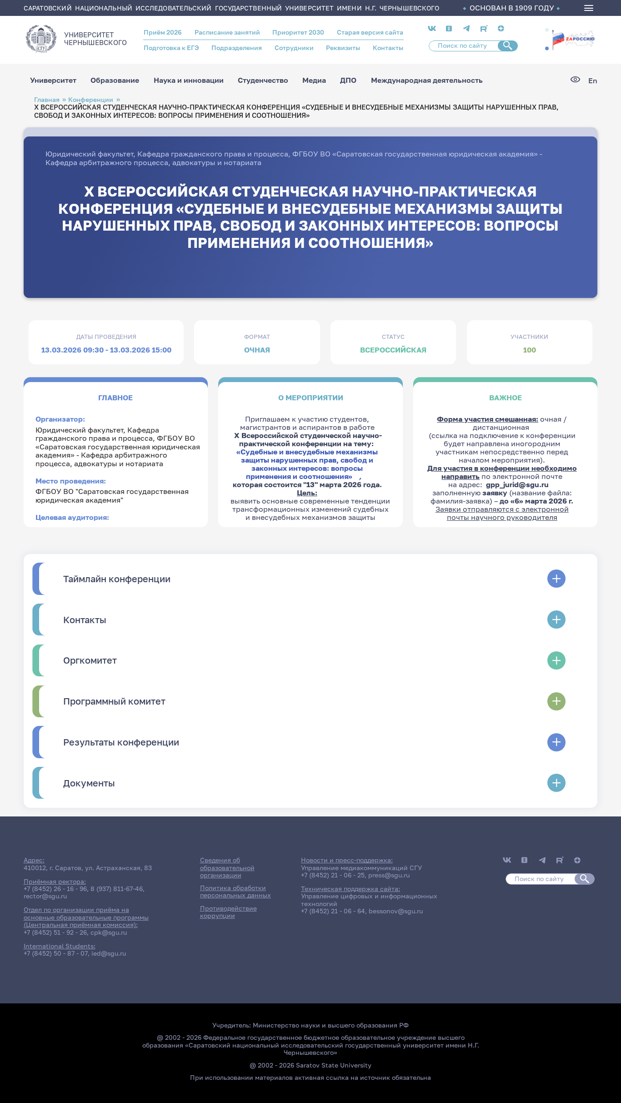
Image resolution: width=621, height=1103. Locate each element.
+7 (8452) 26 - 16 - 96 (55, 888)
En (592, 80)
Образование (114, 80)
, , (117, 447)
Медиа (314, 80)
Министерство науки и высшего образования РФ (331, 1025)
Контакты (388, 47)
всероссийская (393, 350)
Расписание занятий (227, 32)
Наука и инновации (189, 80)
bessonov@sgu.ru (396, 911)
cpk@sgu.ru (108, 932)
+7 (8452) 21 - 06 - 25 (333, 875)
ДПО (348, 80)
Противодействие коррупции (228, 912)
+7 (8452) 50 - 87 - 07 (56, 953)
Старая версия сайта (370, 32)
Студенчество (263, 80)
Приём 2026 (163, 32)
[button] (547, 29)
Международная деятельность (427, 80)
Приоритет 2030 (298, 32)
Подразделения (236, 47)
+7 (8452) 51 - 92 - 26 (55, 932)
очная (257, 350)
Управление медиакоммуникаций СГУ (361, 867)
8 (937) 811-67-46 (116, 888)
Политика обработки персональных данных (235, 891)
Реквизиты (343, 47)
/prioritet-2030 (573, 43)
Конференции (90, 99)
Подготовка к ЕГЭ (171, 47)
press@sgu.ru (389, 875)
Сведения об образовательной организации (227, 867)
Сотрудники (294, 47)
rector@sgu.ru (45, 896)
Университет (53, 80)
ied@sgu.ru (108, 953)
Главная (47, 99)
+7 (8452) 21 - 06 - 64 (333, 911)
